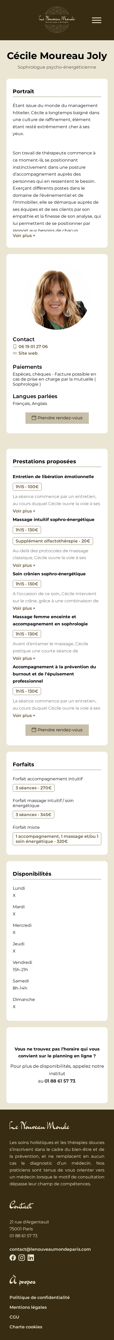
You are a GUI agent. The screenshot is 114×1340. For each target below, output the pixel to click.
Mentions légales (28, 1307)
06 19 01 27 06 (33, 346)
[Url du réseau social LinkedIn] (31, 1258)
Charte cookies (26, 1326)
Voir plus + (24, 235)
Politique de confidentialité (40, 1297)
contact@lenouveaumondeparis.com (50, 1249)
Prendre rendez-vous (60, 417)
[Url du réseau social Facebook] (13, 1258)
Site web (28, 353)
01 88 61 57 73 (60, 1081)
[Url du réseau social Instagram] (22, 1258)
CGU (14, 1317)
